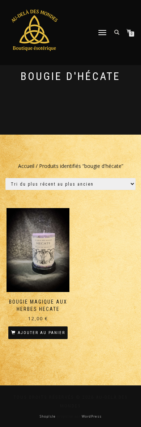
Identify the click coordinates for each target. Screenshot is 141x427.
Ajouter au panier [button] (41, 332)
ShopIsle (48, 416)
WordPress (91, 416)
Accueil (26, 165)
